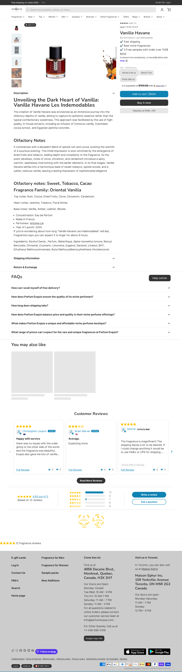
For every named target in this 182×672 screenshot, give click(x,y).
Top (40, 17)
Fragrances (16, 17)
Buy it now (144, 102)
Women (51, 17)
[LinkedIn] (28, 651)
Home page (18, 595)
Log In (15, 565)
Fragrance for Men (53, 557)
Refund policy (49, 659)
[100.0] (84, 520)
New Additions (51, 580)
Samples (76, 17)
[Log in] (161, 9)
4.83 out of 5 (40, 496)
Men (64, 17)
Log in (168, 2)
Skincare (90, 17)
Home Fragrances (108, 17)
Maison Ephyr (150, 568)
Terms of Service (33, 659)
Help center (159, 278)
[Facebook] (20, 651)
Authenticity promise (95, 659)
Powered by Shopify (132, 668)
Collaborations (18, 659)
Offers (126, 17)
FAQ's (14, 580)
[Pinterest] (24, 651)
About (159, 17)
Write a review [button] (149, 494)
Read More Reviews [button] (91, 480)
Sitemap (123, 659)
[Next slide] (111, 54)
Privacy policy (78, 659)
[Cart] (168, 9)
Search (15, 588)
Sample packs (50, 572)
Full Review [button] (23, 469)
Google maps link (94, 638)
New (30, 17)
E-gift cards (18, 557)
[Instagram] (16, 651)
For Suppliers (112, 659)
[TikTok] (12, 651)
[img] (23, 426)
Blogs (134, 17)
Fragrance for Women (55, 565)
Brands (147, 17)
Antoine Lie (37, 223)
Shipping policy (63, 659)
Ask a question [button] (149, 501)
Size (128, 68)
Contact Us (18, 572)
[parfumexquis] (16, 9)
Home (122, 27)
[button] (144, 85)
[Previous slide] (27, 54)
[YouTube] (32, 651)
